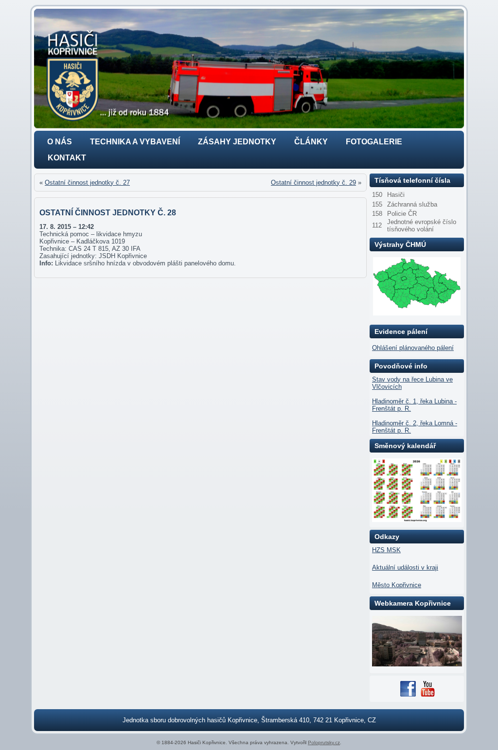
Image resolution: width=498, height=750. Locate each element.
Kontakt (67, 158)
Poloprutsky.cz (324, 742)
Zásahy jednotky (237, 142)
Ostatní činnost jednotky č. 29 (313, 182)
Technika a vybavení (135, 142)
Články (311, 142)
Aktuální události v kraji (405, 567)
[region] (249, 68)
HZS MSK (386, 550)
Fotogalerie (374, 142)
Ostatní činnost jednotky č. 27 (87, 182)
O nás (59, 142)
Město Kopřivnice (396, 585)
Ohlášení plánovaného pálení (413, 347)
